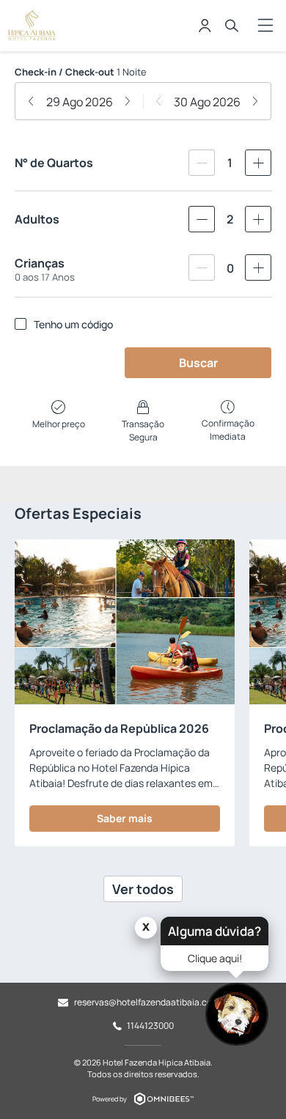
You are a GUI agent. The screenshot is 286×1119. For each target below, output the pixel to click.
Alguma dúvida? (214, 931)
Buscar (198, 363)
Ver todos (143, 889)
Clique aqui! (215, 958)
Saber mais (125, 818)
